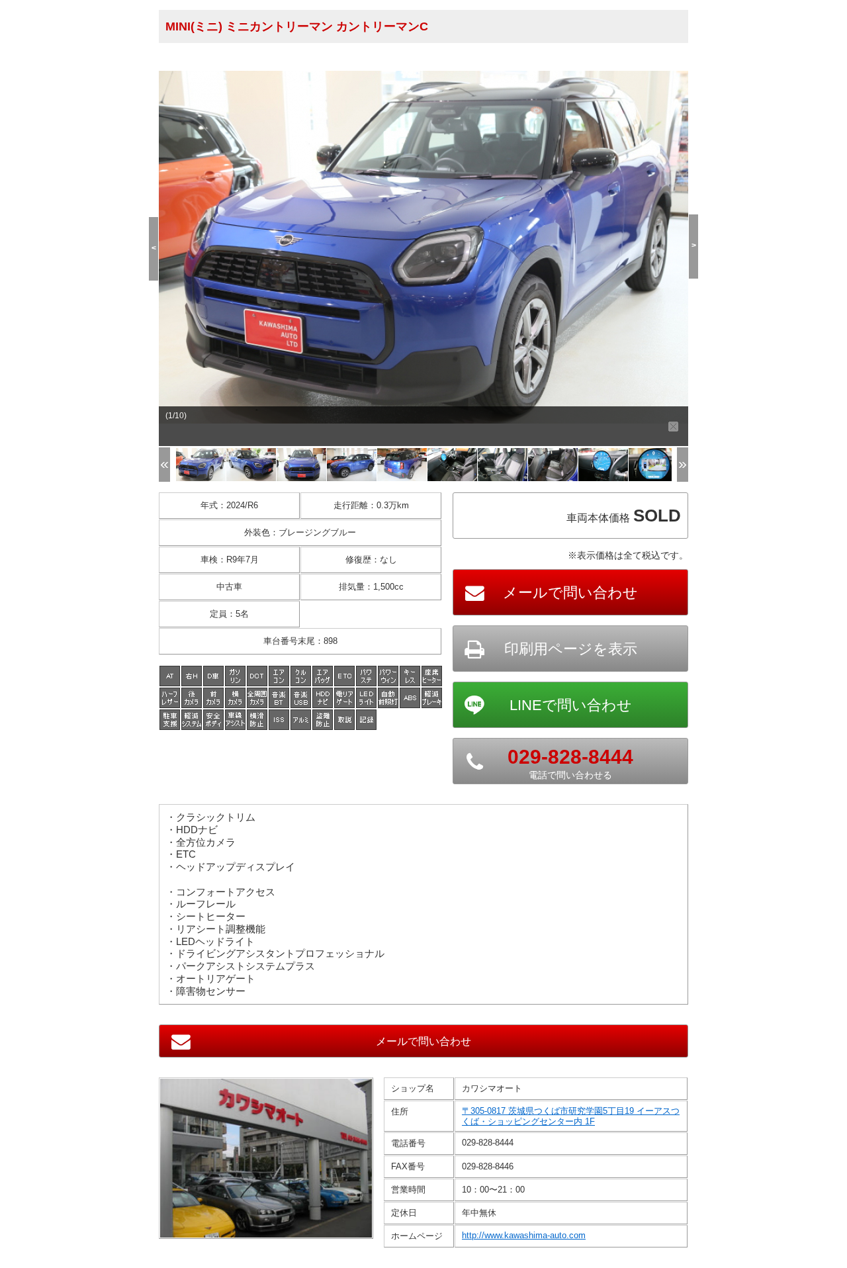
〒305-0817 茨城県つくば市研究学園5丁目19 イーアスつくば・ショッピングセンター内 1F (571, 1116)
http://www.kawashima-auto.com (524, 1235)
